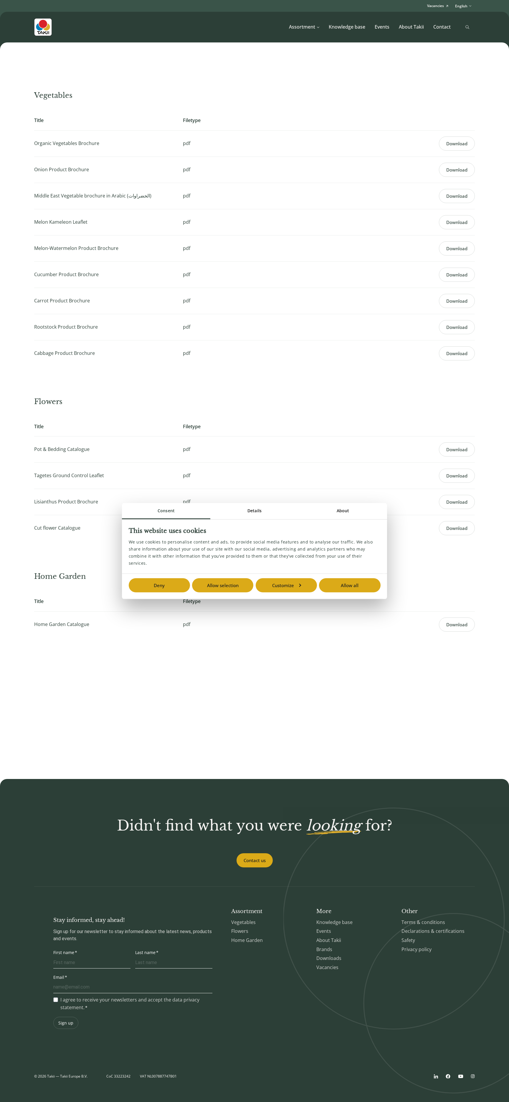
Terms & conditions (423, 922)
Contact (442, 27)
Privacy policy (416, 949)
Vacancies (327, 967)
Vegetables (243, 922)
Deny (159, 585)
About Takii (411, 27)
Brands (324, 949)
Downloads (328, 958)
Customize (283, 585)
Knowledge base (347, 27)
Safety (408, 940)
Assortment (302, 27)
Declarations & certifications (433, 931)
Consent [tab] (166, 510)
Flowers (239, 931)
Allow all (349, 585)
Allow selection (223, 585)
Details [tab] (254, 510)
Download (456, 143)
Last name (145, 952)
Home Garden (247, 940)
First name (63, 952)
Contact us (255, 860)
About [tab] (343, 510)
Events (382, 27)
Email (58, 977)
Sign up (65, 1023)
